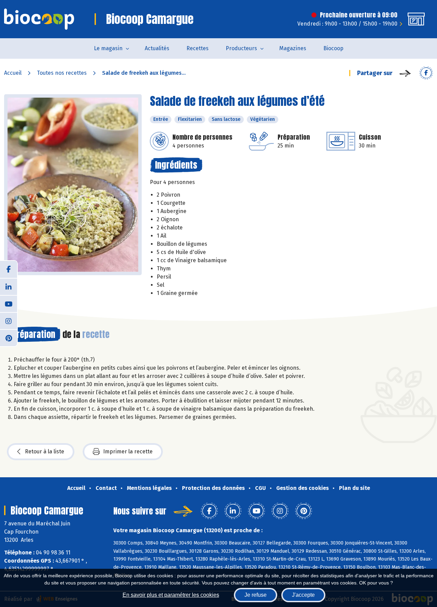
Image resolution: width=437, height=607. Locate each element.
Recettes (197, 48)
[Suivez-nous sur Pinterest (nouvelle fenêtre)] (8, 337)
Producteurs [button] (241, 48)
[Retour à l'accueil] (39, 19)
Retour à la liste (44, 451)
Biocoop (333, 48)
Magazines (292, 48)
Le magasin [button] (108, 48)
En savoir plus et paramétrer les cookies (171, 595)
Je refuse (255, 595)
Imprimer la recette (128, 451)
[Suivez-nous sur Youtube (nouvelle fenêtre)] (8, 303)
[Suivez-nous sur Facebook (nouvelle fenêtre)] (8, 269)
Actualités (157, 48)
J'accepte (303, 595)
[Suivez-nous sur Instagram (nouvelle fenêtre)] (8, 320)
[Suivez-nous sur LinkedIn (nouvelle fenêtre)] (8, 286)
